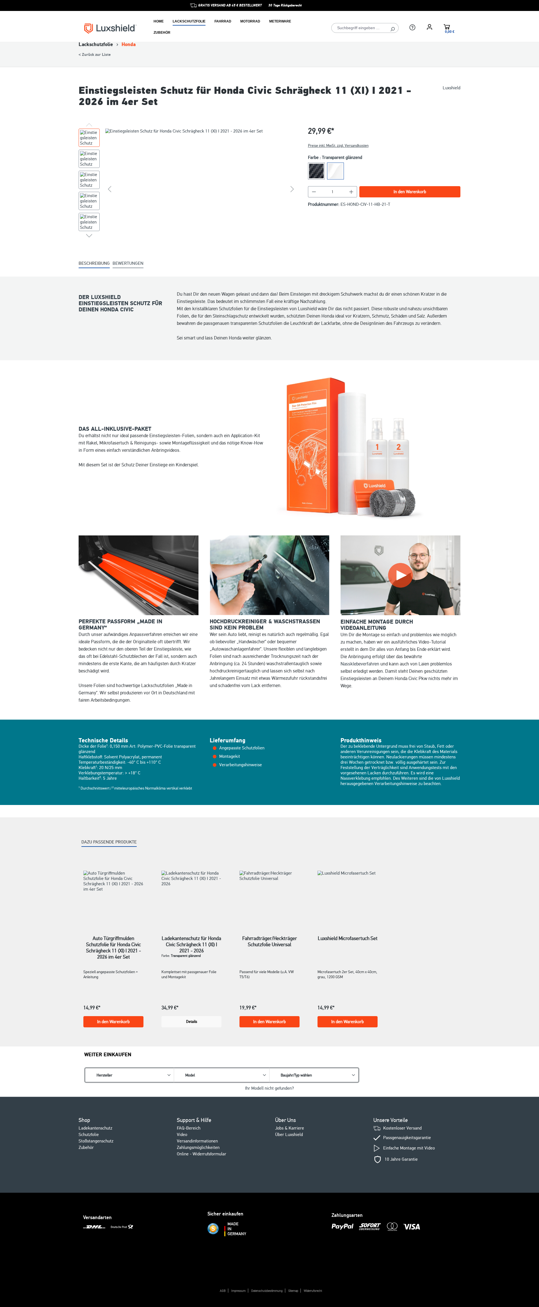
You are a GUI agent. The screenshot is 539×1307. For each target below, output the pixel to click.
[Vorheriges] (109, 189)
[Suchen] (393, 28)
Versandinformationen (197, 1141)
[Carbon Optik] (316, 171)
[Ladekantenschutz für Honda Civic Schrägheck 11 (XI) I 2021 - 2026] (191, 896)
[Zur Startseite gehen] (110, 28)
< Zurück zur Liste (95, 54)
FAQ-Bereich (188, 1128)
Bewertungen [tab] (128, 263)
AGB (223, 1291)
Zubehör (86, 1147)
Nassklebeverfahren (360, 664)
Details (191, 1021)
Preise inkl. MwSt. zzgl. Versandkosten (338, 145)
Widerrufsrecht (313, 1291)
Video (182, 1134)
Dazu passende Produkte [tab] (109, 842)
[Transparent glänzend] (335, 171)
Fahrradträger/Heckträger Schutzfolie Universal (269, 941)
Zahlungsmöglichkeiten (198, 1147)
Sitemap (293, 1291)
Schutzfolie (89, 1134)
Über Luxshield (289, 1134)
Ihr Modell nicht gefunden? (269, 1088)
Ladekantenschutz (95, 1128)
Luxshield (451, 88)
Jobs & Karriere (289, 1128)
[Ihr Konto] (429, 27)
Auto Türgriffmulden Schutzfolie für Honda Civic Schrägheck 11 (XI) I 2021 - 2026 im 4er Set (113, 941)
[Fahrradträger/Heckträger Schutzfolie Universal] (269, 896)
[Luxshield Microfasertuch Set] (348, 896)
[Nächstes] (292, 189)
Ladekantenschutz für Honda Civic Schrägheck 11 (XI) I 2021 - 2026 (191, 941)
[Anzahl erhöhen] (351, 191)
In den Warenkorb (410, 192)
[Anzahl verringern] (314, 191)
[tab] (94, 263)
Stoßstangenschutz (96, 1141)
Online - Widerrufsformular (201, 1154)
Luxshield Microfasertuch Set (348, 938)
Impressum (238, 1291)
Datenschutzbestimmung (267, 1291)
